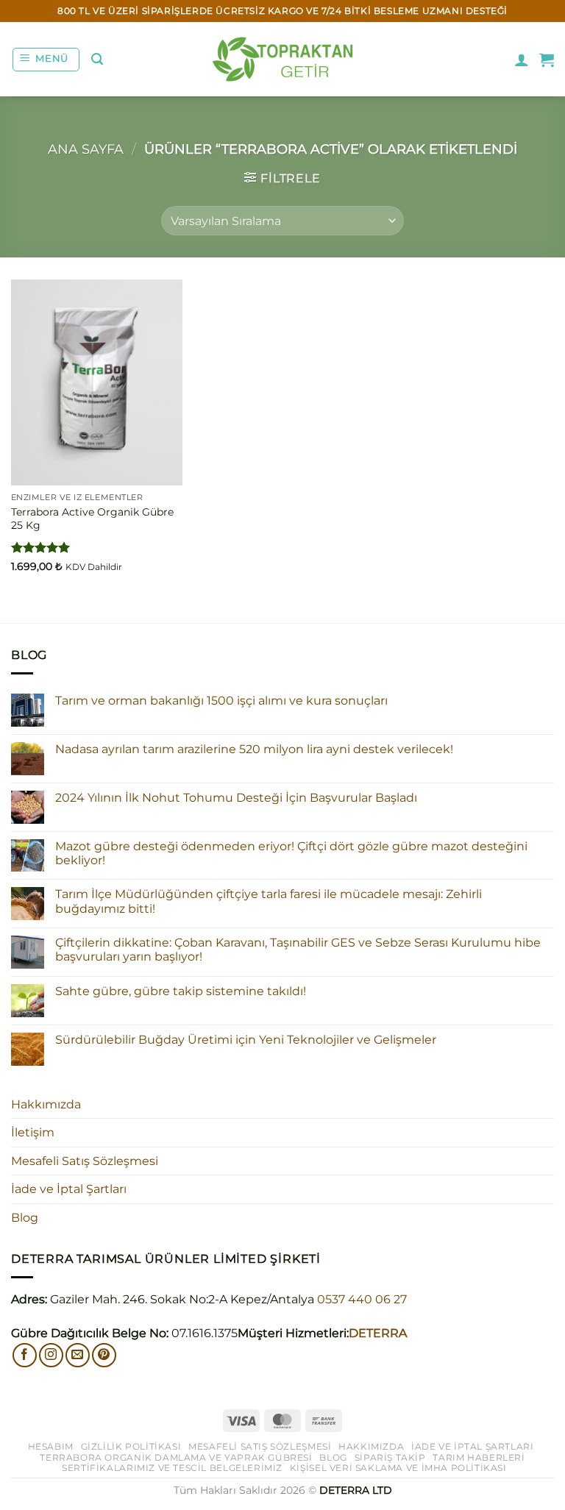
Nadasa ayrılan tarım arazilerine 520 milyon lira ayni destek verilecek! (254, 749)
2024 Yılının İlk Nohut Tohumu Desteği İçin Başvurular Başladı (236, 798)
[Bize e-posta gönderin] (77, 1355)
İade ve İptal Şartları (69, 1189)
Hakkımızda (46, 1104)
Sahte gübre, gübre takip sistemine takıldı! (180, 991)
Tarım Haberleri (479, 1457)
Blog (24, 1218)
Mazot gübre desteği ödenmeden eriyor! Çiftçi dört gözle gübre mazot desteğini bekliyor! (291, 853)
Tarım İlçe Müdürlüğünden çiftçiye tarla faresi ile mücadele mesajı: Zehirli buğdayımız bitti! (268, 901)
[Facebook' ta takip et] (25, 1355)
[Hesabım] (521, 59)
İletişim (32, 1132)
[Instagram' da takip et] (51, 1355)
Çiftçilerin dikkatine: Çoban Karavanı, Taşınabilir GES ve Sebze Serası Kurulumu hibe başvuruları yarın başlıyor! (298, 950)
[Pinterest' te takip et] (104, 1355)
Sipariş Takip (390, 1457)
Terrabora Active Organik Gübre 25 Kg (92, 519)
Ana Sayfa (86, 148)
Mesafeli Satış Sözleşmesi (84, 1161)
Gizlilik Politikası (131, 1446)
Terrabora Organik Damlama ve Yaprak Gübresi (176, 1457)
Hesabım (51, 1446)
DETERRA (378, 1333)
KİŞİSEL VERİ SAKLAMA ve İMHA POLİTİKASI (398, 1467)
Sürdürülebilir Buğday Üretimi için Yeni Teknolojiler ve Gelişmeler (245, 1040)
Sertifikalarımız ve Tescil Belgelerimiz (172, 1467)
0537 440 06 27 (362, 1299)
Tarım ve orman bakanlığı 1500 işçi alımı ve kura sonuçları (221, 701)
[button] (46, 59)
